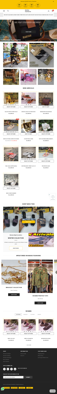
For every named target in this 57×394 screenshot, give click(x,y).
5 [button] (31, 40)
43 (27, 159)
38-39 (47, 131)
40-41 (46, 159)
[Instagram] (8, 369)
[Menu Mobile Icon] (4, 11)
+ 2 (15, 104)
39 (12, 104)
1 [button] (25, 40)
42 (25, 159)
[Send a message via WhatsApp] (3, 389)
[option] (28, 30)
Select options (11, 106)
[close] (53, 1)
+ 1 (15, 131)
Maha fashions (28, 10)
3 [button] (28, 40)
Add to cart (45, 106)
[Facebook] (4, 369)
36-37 (44, 131)
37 (8, 104)
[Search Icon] (8, 11)
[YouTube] (15, 369)
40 (13, 131)
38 (10, 104)
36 (6, 104)
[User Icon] (48, 11)
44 (29, 159)
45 (31, 159)
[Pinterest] (11, 369)
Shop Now (34, 1)
